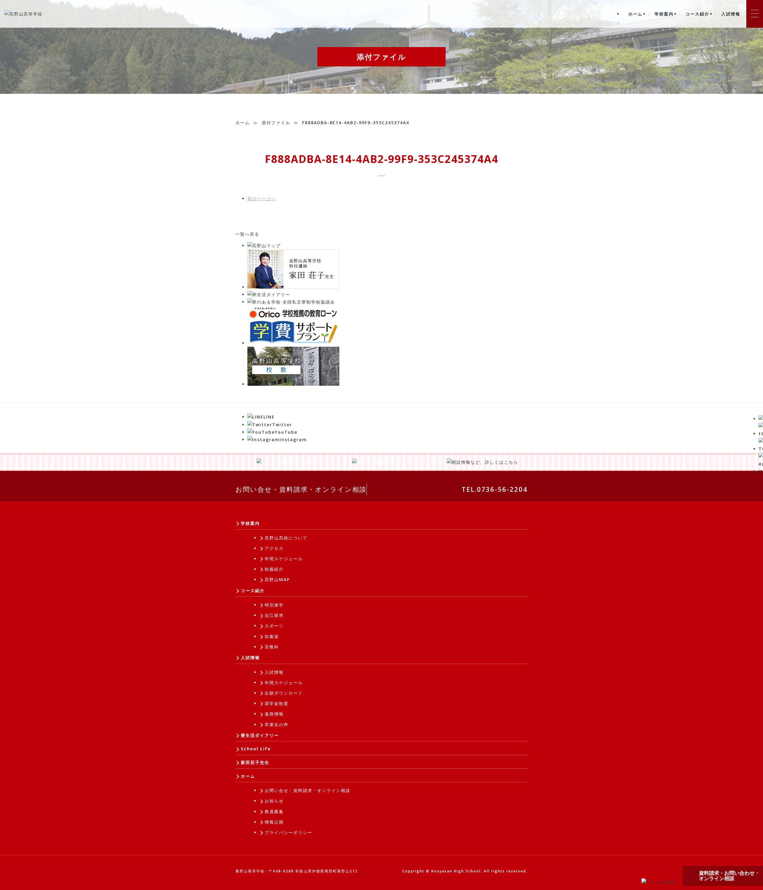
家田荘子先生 (255, 762)
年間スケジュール (284, 558)
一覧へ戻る (247, 234)
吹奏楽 (272, 636)
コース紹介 (697, 14)
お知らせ (274, 801)
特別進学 (274, 605)
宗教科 (272, 647)
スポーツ (274, 625)
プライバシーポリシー (288, 832)
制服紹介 (274, 569)
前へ (261, 198)
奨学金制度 (277, 703)
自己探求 (274, 615)
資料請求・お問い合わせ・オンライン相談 (729, 875)
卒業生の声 (277, 724)
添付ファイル (276, 122)
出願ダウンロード (284, 693)
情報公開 (274, 822)
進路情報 (274, 714)
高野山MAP (277, 579)
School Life (256, 748)
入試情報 (730, 14)
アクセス (274, 548)
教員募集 (274, 811)
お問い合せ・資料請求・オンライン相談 (301, 489)
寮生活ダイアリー (260, 735)
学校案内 (664, 14)
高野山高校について (286, 538)
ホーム (635, 14)
